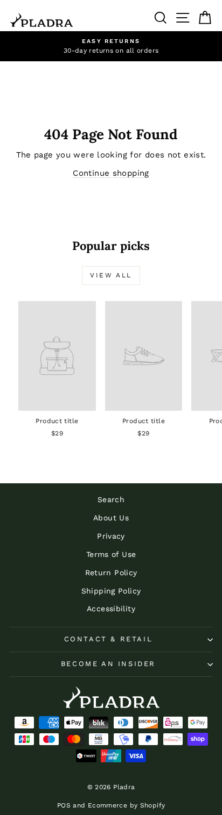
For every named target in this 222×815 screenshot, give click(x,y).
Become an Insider (108, 664)
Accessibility (111, 608)
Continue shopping (111, 173)
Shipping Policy (111, 591)
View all (110, 275)
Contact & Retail (108, 639)
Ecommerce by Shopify (126, 805)
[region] (111, 46)
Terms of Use (111, 554)
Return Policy (111, 572)
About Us (111, 517)
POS (64, 805)
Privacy (111, 536)
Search (111, 499)
